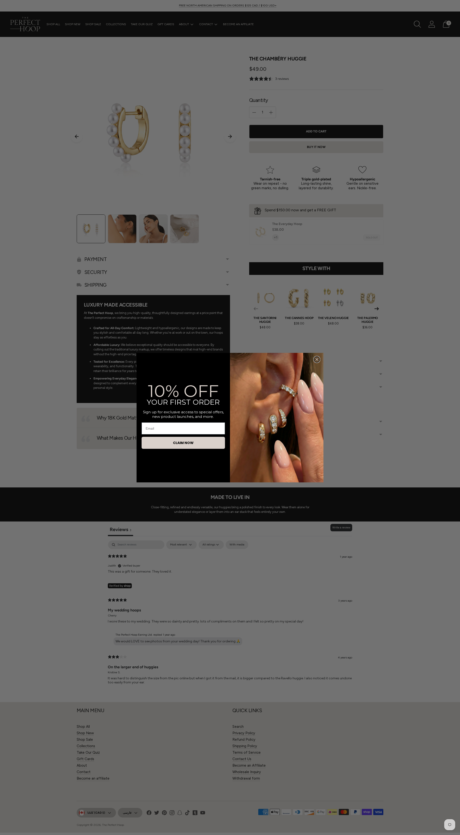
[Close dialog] (317, 359)
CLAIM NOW (183, 442)
